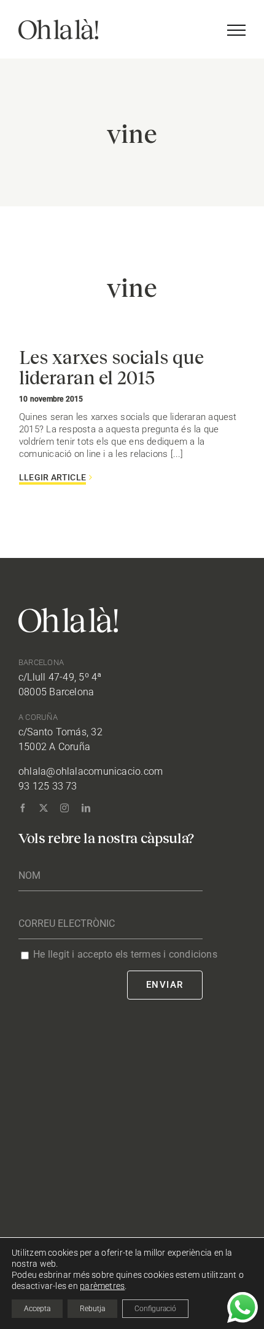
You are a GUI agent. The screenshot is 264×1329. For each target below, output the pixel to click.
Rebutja (92, 1308)
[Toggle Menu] (236, 30)
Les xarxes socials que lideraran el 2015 (111, 366)
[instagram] (64, 808)
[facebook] (22, 808)
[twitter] (43, 808)
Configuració (155, 1308)
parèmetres (102, 1286)
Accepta (37, 1308)
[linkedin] (86, 808)
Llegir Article (52, 477)
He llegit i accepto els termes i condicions (125, 954)
